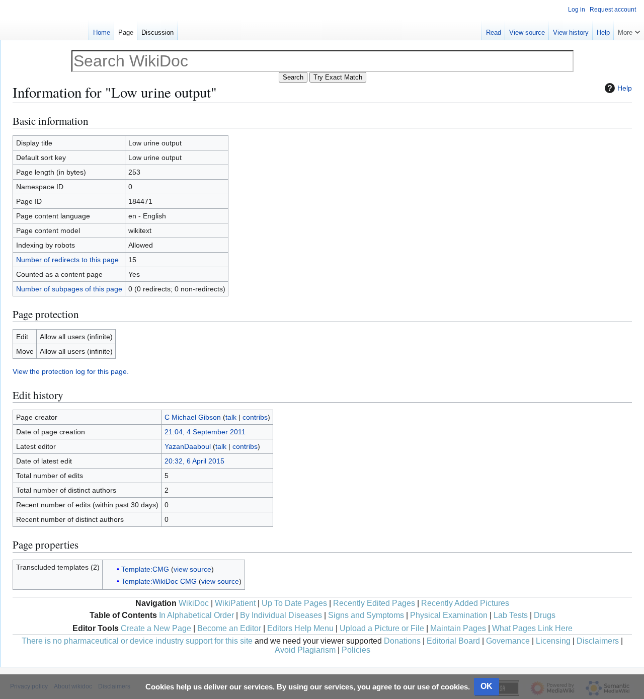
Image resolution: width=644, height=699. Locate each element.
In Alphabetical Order (196, 615)
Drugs (544, 615)
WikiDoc (194, 603)
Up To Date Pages (294, 603)
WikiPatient (235, 603)
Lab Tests (511, 615)
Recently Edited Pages (374, 603)
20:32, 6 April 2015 (194, 461)
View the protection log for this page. (71, 371)
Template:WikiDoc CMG (159, 581)
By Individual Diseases (281, 615)
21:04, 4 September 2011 (205, 432)
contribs (255, 417)
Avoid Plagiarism (305, 650)
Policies (356, 650)
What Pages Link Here (532, 628)
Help (624, 88)
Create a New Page (156, 628)
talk (230, 417)
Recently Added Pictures (465, 603)
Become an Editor (229, 628)
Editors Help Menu (300, 628)
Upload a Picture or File (382, 628)
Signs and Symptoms (366, 615)
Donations (402, 641)
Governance (508, 641)
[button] (629, 30)
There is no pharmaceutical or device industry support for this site (137, 641)
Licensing (553, 641)
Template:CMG (145, 569)
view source (192, 569)
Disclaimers (598, 641)
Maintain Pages (458, 628)
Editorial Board (453, 641)
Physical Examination (449, 615)
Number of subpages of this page (69, 289)
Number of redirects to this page (67, 260)
